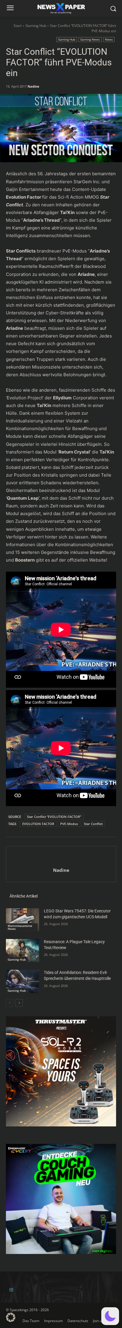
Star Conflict (93, 823)
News (109, 39)
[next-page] (19, 1003)
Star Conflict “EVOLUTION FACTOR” (54, 816)
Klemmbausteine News (20, 927)
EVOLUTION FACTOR (38, 823)
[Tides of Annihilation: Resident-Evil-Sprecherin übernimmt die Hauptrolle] (22, 981)
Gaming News (90, 39)
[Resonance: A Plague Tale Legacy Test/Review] (22, 950)
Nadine (33, 86)
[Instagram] (11, 1290)
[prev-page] (9, 1003)
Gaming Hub (35, 25)
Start (18, 25)
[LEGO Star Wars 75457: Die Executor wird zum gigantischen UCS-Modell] (22, 919)
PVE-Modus (69, 823)
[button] (110, 1316)
